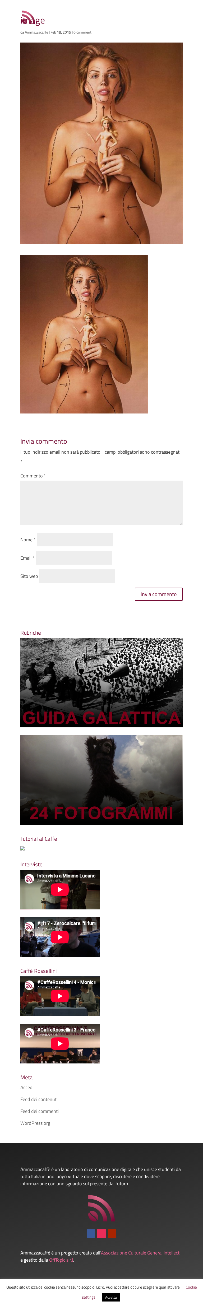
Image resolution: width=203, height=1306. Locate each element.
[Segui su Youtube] (112, 1233)
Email (27, 557)
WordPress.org (35, 1123)
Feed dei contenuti (39, 1099)
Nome (28, 539)
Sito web (29, 576)
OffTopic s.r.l (61, 1259)
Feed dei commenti (39, 1111)
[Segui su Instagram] (101, 1233)
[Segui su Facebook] (91, 1233)
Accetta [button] (111, 1297)
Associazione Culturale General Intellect (140, 1252)
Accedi (27, 1087)
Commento (33, 475)
